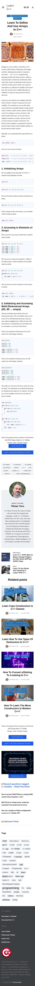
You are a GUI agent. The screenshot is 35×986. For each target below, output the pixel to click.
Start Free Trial (17, 446)
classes (27, 856)
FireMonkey (5, 872)
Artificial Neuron (25, 841)
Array (16, 467)
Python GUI (5, 938)
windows (6, 900)
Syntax (7, 627)
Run (23, 888)
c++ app (5, 849)
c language (18, 857)
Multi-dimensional (23, 473)
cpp (30, 467)
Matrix (7, 473)
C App (4, 852)
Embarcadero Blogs (8, 935)
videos (10, 896)
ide (17, 872)
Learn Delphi (5, 931)
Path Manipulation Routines (10, 884)
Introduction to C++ (19, 16)
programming (10, 888)
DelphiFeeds (5, 942)
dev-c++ (26, 868)
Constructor (12, 860)
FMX (12, 872)
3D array (28, 464)
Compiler (4, 860)
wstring (15, 900)
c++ (23, 467)
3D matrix (6, 467)
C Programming (17, 868)
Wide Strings (19, 896)
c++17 (26, 845)
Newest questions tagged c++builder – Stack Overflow (15, 785)
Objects (14, 880)
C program (5, 868)
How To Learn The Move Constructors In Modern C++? (17, 708)
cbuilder (11, 853)
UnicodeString (25, 892)
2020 (4, 841)
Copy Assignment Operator (9, 864)
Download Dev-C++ (8, 920)
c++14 (19, 845)
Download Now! (17, 776)
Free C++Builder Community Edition (17, 452)
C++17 (24, 589)
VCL (3, 896)
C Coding (26, 852)
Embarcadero (17, 982)
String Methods (6, 892)
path (20, 880)
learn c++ (15, 470)
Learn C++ (10, 7)
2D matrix (17, 464)
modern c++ (5, 880)
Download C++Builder (9, 916)
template (16, 892)
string (29, 888)
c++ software (26, 849)
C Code (18, 853)
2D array (6, 464)
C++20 (7, 592)
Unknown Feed (10, 821)
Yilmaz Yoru (19, 34)
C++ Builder (15, 849)
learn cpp (27, 470)
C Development (6, 856)
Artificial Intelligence (14, 841)
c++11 (12, 845)
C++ (9, 16)
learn (6, 470)
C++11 (12, 589)
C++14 (18, 589)
